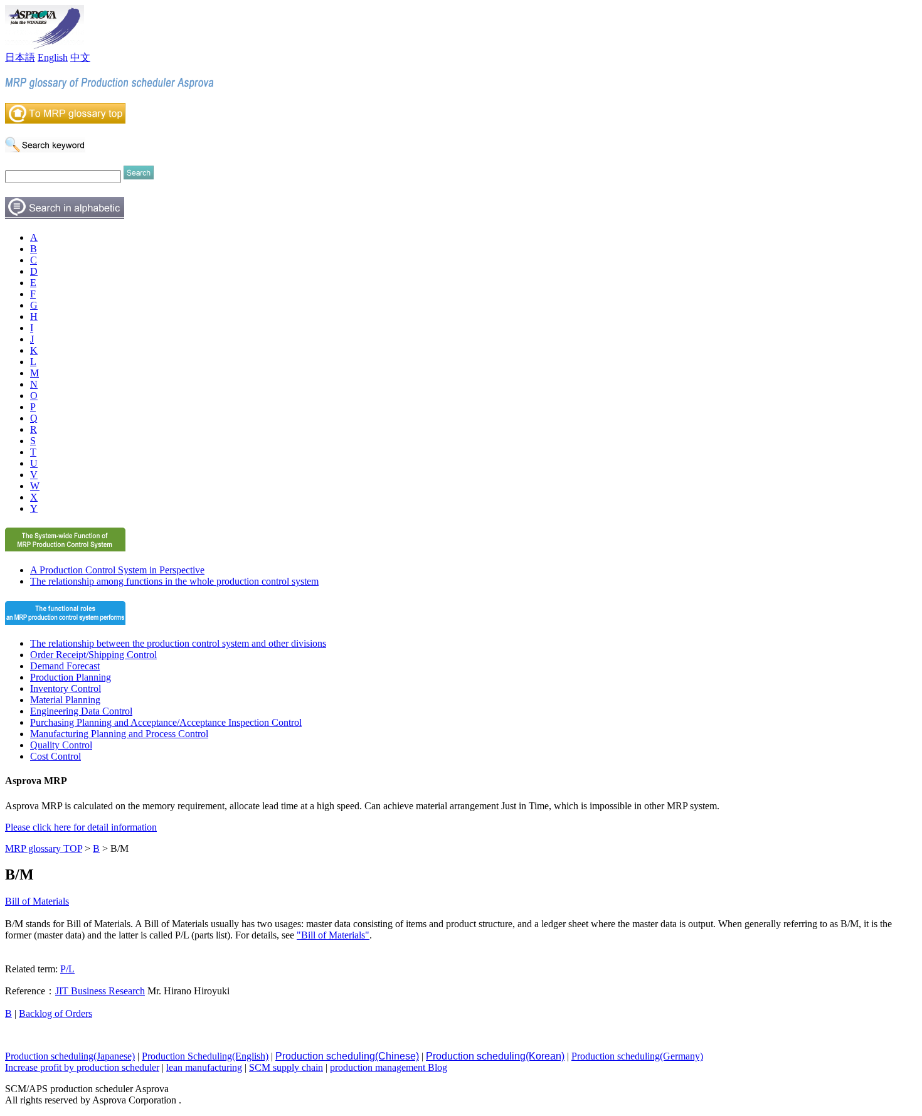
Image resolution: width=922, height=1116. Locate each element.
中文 (80, 57)
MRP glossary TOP (43, 848)
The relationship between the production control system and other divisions (178, 643)
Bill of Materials (37, 901)
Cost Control (55, 756)
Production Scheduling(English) (205, 1056)
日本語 (20, 57)
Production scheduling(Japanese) (70, 1056)
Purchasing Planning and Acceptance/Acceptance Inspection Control (166, 722)
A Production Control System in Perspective (117, 570)
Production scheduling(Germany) (637, 1056)
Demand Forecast (65, 666)
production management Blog (388, 1067)
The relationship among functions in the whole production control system (174, 581)
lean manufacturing (204, 1067)
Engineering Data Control (81, 711)
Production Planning (70, 677)
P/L (67, 969)
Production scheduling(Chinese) (347, 1056)
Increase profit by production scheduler (82, 1067)
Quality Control (61, 745)
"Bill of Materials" (333, 935)
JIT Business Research (100, 991)
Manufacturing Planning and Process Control (119, 733)
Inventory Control (65, 688)
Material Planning (65, 699)
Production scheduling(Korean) (495, 1056)
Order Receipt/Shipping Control (93, 654)
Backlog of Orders (55, 1013)
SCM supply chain (286, 1067)
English (53, 57)
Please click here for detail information (81, 827)
